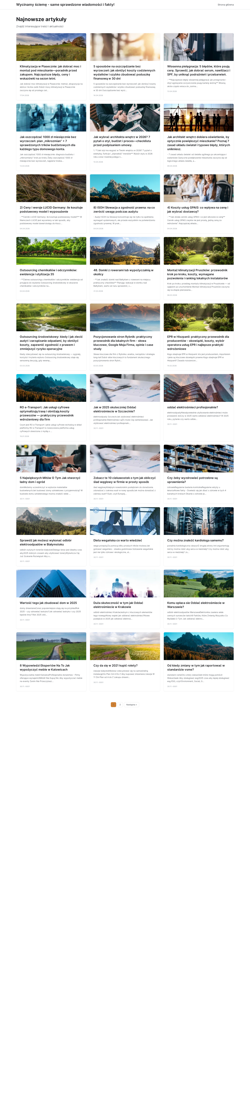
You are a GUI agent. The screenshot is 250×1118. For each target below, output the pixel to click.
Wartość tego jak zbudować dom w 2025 (48, 603)
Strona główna (226, 4)
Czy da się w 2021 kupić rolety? (115, 665)
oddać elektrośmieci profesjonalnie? (192, 407)
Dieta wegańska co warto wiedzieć (117, 540)
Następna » (131, 704)
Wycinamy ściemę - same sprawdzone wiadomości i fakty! (65, 4)
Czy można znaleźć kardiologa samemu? (195, 540)
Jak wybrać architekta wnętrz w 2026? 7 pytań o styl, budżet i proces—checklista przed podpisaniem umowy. (122, 141)
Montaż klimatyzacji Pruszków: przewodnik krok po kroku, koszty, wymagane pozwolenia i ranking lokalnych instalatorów (197, 274)
